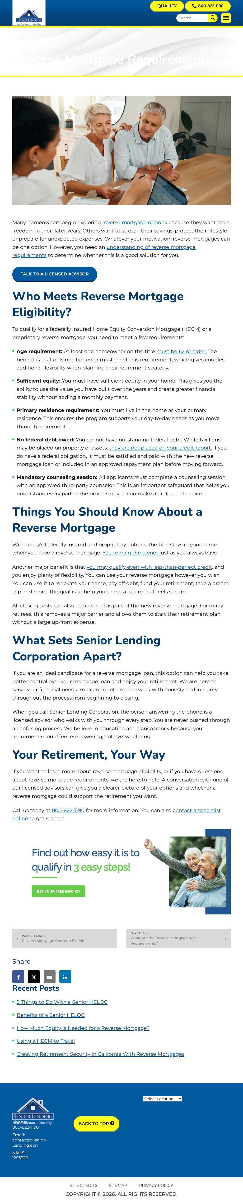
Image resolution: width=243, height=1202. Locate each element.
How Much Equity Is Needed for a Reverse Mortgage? (83, 1028)
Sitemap (118, 1185)
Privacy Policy (156, 1185)
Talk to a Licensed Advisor (55, 274)
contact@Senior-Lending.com (29, 1143)
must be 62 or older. (181, 351)
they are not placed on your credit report (160, 448)
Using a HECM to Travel (46, 1041)
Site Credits (83, 1185)
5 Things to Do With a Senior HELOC (62, 1002)
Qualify (167, 6)
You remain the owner (130, 553)
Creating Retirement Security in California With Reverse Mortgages (100, 1054)
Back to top (94, 1123)
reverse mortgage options (134, 222)
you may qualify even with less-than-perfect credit (149, 567)
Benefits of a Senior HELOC (51, 1015)
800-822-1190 (211, 6)
